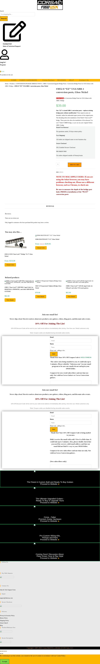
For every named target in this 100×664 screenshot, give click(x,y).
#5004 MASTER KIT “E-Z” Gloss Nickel (47, 239)
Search (2, 11)
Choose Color (10, 265)
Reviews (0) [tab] (50, 206)
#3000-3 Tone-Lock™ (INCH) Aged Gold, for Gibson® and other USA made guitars (79, 287)
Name (52, 344)
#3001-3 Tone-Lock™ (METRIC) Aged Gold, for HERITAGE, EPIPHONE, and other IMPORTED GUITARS (19, 289)
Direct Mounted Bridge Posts (23, 133)
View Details (10, 300)
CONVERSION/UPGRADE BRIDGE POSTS (29, 83)
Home (6, 83)
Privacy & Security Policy (7, 615)
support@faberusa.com (6, 598)
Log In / (3, 62)
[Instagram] (0, 568)
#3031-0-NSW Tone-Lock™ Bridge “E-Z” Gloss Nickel (19, 255)
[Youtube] (0, 571)
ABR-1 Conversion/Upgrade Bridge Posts (54, 83)
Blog (1, 625)
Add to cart (74, 164)
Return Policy (4, 618)
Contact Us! (7, 44)
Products (12, 83)
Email (52, 337)
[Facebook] (0, 566)
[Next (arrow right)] (2, 653)
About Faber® (4, 623)
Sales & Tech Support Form (8, 590)
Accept (4, 661)
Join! (53, 354)
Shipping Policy (4, 620)
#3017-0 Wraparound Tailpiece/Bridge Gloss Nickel (48, 287)
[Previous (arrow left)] (0, 653)
